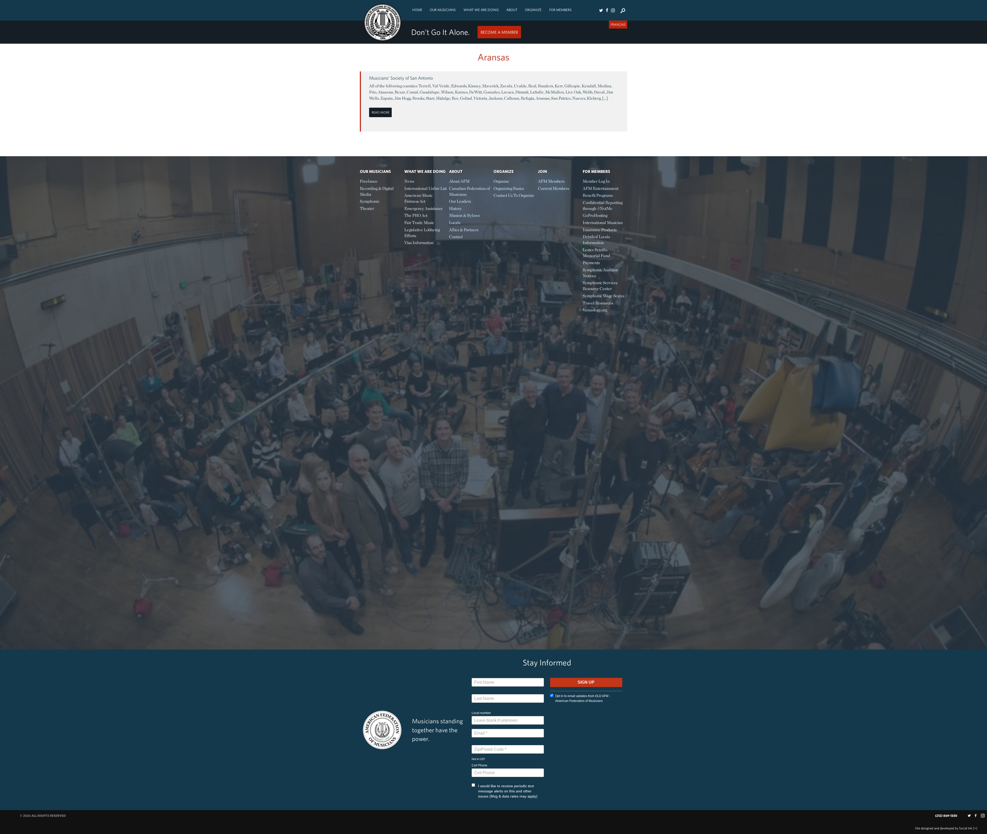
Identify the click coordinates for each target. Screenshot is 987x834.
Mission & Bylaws (464, 215)
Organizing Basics (509, 188)
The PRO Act (415, 215)
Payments (591, 262)
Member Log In (596, 181)
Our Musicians (443, 10)
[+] (975, 828)
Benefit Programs (598, 195)
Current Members (553, 188)
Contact (456, 236)
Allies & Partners (463, 229)
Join (542, 171)
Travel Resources (598, 303)
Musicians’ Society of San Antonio (401, 78)
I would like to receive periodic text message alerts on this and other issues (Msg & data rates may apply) (507, 791)
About (511, 10)
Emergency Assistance (423, 208)
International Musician (603, 222)
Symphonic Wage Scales (603, 295)
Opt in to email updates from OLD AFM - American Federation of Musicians (582, 698)
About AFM (459, 181)
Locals (454, 222)
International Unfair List (425, 188)
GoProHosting (595, 215)
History (455, 208)
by (943, 828)
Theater (367, 208)
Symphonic (369, 201)
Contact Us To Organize (514, 195)
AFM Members (551, 181)
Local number (481, 713)
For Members (560, 10)
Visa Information (419, 242)
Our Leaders (460, 201)
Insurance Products (600, 229)
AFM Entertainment (600, 188)
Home (417, 10)
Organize (533, 10)
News (409, 181)
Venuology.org (595, 310)
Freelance (369, 181)
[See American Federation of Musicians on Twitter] (601, 10)
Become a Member (499, 32)
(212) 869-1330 (946, 816)
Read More (380, 112)
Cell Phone (479, 765)
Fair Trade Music (419, 222)
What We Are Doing (481, 10)
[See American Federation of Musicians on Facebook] (607, 10)
